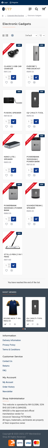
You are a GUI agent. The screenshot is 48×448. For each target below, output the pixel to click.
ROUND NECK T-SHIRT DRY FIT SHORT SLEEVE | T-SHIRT (13, 318)
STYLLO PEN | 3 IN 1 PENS (13, 255)
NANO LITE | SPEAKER (9, 158)
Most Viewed (9, 292)
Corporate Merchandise (15, 16)
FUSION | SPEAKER (12, 113)
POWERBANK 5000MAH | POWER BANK (13, 207)
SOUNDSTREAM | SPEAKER (34, 206)
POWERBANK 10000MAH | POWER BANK (33, 159)
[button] (23, 328)
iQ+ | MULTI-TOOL (35, 113)
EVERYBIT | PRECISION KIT (33, 67)
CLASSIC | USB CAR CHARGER (13, 67)
